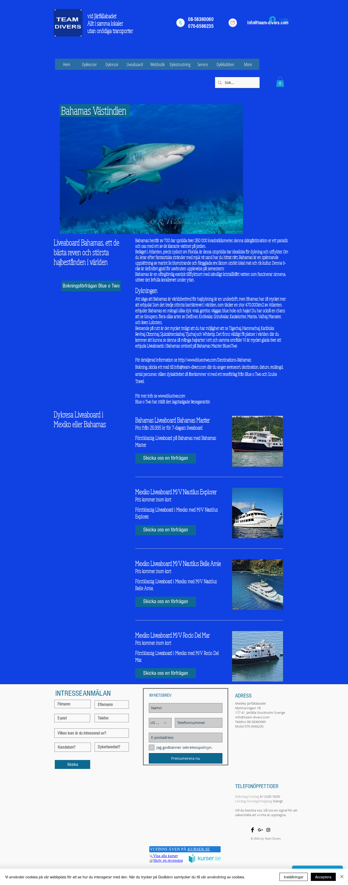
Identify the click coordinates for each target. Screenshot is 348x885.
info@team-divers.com (190, 367)
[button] (280, 82)
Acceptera (323, 876)
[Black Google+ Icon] (260, 829)
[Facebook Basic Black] (252, 829)
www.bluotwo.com (171, 395)
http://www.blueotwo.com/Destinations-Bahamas (214, 360)
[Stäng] (342, 877)
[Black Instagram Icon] (268, 829)
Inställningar (293, 876)
